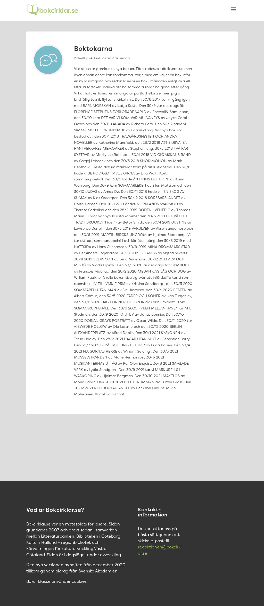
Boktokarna (93, 48)
